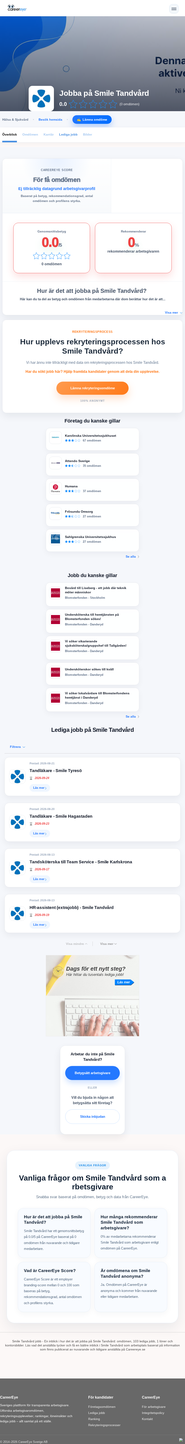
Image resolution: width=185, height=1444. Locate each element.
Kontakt (147, 1419)
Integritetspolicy (153, 1413)
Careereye (19, 8)
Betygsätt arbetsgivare (92, 1073)
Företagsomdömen (102, 1407)
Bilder (87, 134)
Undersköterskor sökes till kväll (89, 669)
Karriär (49, 134)
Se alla (131, 556)
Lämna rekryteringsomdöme (92, 388)
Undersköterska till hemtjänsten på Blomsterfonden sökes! (92, 617)
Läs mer (38, 787)
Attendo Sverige (77, 461)
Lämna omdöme (95, 119)
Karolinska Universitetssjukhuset (90, 435)
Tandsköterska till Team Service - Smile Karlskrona (81, 861)
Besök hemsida (50, 119)
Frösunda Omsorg (79, 511)
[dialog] (181, 1440)
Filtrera (16, 747)
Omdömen (30, 134)
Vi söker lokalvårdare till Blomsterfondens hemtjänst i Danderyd (97, 695)
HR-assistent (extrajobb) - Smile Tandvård (72, 907)
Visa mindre (75, 944)
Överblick (9, 134)
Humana (71, 486)
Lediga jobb (68, 134)
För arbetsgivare (154, 1407)
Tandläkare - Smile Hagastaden (61, 816)
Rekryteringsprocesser (104, 1425)
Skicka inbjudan (92, 1116)
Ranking (94, 1419)
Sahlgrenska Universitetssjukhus (90, 537)
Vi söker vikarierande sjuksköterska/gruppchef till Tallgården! (96, 643)
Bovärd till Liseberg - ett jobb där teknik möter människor (95, 590)
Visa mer (106, 944)
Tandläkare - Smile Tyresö (56, 770)
